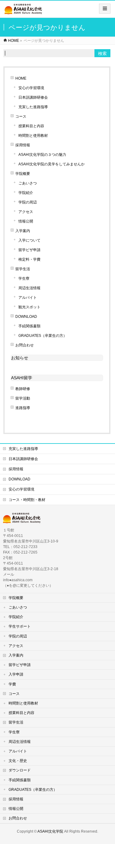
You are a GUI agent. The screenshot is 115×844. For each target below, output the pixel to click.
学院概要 (22, 174)
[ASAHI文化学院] (23, 11)
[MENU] (104, 9)
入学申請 (16, 674)
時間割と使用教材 (33, 135)
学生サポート (20, 626)
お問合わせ (24, 345)
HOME (20, 78)
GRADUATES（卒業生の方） (44, 335)
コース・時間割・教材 (27, 500)
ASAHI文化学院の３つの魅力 (42, 154)
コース (20, 116)
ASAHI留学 (21, 377)
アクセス (25, 212)
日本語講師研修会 (33, 97)
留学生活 (22, 269)
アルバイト (27, 297)
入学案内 (22, 231)
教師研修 (22, 389)
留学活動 (22, 398)
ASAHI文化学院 (50, 831)
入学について (29, 240)
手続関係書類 (29, 326)
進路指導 (22, 408)
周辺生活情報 (29, 288)
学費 (12, 684)
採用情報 (22, 145)
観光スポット (29, 307)
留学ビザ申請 (29, 250)
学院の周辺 (27, 202)
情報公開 (25, 221)
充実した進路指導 (33, 107)
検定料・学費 (29, 259)
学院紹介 (25, 193)
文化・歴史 (18, 761)
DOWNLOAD (26, 316)
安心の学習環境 (31, 88)
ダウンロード (20, 770)
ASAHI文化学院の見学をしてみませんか (51, 164)
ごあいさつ (27, 183)
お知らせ (19, 357)
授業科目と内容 (31, 126)
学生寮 (23, 278)
